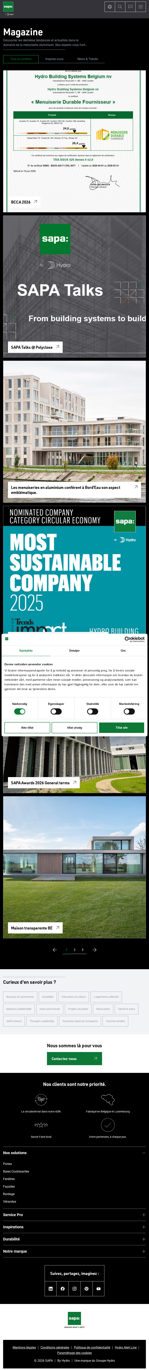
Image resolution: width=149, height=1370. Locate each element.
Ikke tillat (27, 727)
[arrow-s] (54, 950)
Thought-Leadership (42, 1021)
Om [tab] (123, 650)
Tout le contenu (20, 59)
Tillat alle (122, 727)
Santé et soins (126, 1009)
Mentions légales (24, 1347)
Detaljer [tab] (74, 650)
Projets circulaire (78, 1009)
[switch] (56, 711)
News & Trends (87, 59)
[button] (67, 950)
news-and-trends (50, 1009)
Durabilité (48, 996)
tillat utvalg (74, 727)
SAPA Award (14, 1021)
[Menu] (140, 7)
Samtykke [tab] (26, 650)
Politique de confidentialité (92, 1347)
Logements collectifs (106, 996)
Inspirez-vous (54, 59)
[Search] (120, 7)
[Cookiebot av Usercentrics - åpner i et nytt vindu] (128, 639)
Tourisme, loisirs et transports (80, 1021)
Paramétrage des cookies (74, 1353)
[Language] (110, 7)
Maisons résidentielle (18, 1009)
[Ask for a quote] (130, 7)
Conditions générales (55, 1347)
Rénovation (103, 1009)
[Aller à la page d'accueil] (8, 9)
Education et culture (74, 996)
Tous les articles (115, 1021)
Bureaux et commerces (20, 996)
